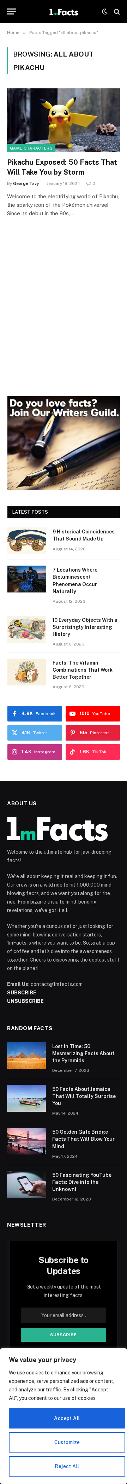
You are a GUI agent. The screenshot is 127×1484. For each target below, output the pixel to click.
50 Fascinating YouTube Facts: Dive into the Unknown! (81, 1182)
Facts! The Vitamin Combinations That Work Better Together (83, 670)
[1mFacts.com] (63, 11)
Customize (67, 1442)
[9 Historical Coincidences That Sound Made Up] (26, 540)
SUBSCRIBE (21, 992)
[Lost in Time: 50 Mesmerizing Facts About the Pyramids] (26, 1055)
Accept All (67, 1418)
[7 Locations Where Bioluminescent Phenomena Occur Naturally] (26, 579)
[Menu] (11, 11)
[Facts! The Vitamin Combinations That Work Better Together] (26, 672)
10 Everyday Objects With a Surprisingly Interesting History (85, 627)
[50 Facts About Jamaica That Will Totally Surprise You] (26, 1098)
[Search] (116, 11)
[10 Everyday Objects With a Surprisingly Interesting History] (26, 629)
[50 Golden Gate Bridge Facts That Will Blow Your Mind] (26, 1141)
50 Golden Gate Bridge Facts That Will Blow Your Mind (83, 1139)
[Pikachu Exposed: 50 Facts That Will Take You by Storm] (63, 120)
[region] (63, 1416)
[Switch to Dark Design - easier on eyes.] (104, 11)
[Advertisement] (63, 316)
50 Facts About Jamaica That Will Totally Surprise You (84, 1096)
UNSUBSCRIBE (25, 1001)
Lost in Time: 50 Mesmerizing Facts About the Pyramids (83, 1053)
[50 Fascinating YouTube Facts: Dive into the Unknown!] (26, 1184)
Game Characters (31, 148)
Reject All (67, 1466)
